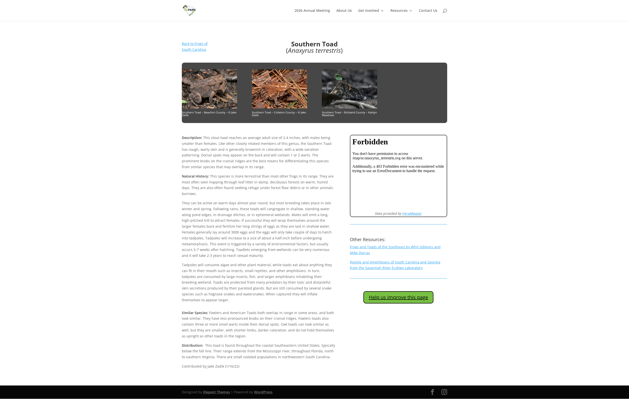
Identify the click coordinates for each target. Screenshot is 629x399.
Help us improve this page (398, 297)
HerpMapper (412, 213)
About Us (344, 11)
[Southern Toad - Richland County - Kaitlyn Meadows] (349, 107)
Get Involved (368, 11)
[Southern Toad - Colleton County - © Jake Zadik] (279, 107)
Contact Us (428, 11)
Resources (399, 11)
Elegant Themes (216, 392)
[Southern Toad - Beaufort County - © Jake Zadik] (209, 107)
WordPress (263, 392)
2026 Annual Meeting (312, 11)
